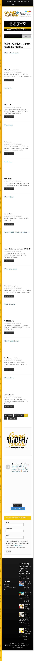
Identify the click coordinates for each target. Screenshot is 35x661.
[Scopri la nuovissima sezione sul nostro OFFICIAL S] (17, 495)
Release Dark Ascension (11, 70)
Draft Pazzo (8, 179)
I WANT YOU (7, 105)
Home (11, 1)
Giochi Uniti (7, 586)
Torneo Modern (9, 214)
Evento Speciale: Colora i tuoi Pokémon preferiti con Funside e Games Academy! (25, 632)
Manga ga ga (8, 142)
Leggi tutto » (9, 80)
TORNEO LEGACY (9, 321)
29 (22, 415)
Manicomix (6, 584)
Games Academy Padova (18, 1)
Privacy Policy (18, 545)
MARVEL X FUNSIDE (27, 605)
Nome (8, 522)
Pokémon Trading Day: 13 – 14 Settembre (28, 584)
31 (5, 418)
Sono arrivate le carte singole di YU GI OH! (17, 249)
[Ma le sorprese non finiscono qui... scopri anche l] (17, 481)
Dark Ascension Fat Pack (12, 358)
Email (8, 535)
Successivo (12, 418)
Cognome (9, 528)
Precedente (8, 415)
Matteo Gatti (27, 589)
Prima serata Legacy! (10, 286)
